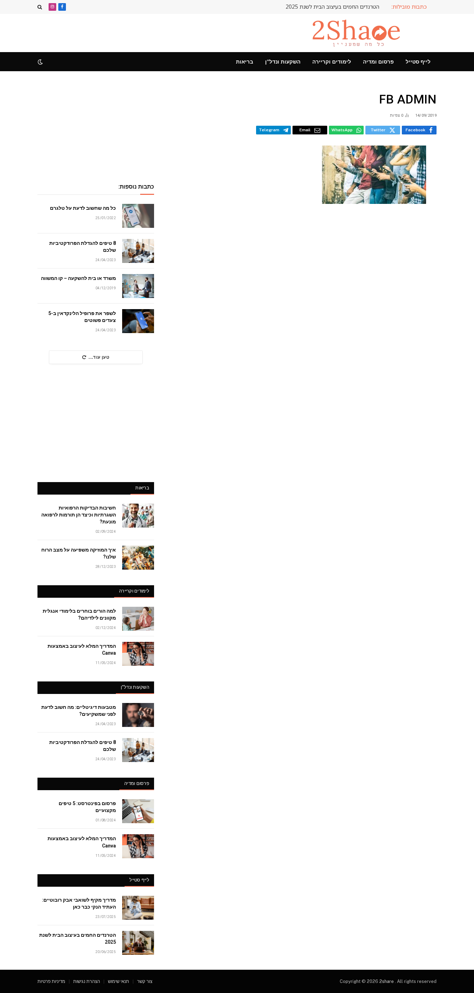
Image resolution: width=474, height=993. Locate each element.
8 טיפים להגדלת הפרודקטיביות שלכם (82, 246)
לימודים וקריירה (331, 62)
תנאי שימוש (118, 981)
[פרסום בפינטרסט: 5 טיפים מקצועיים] (138, 811)
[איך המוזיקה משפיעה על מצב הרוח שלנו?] (138, 558)
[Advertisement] (163, 32)
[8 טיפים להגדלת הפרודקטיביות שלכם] (138, 251)
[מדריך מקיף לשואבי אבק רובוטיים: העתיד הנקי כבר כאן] (138, 908)
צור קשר (144, 981)
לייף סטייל (418, 62)
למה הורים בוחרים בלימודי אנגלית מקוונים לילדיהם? (79, 614)
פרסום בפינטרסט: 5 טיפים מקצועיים (87, 807)
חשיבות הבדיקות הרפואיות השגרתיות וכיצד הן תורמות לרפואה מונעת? (78, 514)
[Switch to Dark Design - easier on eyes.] (40, 62)
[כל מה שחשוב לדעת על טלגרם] (138, 216)
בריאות (244, 62)
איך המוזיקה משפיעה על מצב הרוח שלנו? (78, 553)
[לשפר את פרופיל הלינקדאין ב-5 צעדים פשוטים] (138, 321)
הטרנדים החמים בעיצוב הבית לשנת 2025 (332, 6)
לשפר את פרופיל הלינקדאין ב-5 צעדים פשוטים (82, 317)
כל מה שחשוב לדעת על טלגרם (83, 208)
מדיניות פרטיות (51, 981)
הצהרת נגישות (86, 981)
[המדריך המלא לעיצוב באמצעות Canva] (138, 654)
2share (387, 981)
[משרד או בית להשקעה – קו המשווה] (138, 286)
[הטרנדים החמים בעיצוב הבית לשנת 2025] (138, 943)
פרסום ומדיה (378, 62)
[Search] (40, 7)
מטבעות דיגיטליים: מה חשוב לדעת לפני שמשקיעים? (78, 710)
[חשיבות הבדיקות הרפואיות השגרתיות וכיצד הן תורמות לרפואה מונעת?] (138, 516)
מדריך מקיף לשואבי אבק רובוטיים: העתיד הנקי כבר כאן (79, 903)
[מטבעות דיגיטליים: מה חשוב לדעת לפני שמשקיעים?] (138, 715)
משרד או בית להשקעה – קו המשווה (78, 278)
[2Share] (357, 33)
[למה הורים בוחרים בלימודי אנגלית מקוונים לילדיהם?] (138, 619)
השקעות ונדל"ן (283, 62)
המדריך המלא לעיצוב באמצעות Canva (82, 649)
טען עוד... (98, 357)
